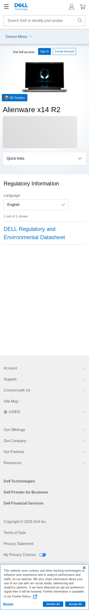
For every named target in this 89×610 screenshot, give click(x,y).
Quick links (15, 158)
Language (12, 195)
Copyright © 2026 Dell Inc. (25, 522)
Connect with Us (17, 390)
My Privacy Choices (20, 555)
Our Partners (14, 452)
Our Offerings (14, 430)
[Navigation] (6, 6)
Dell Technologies (19, 481)
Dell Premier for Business (26, 492)
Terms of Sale (15, 533)
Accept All (75, 604)
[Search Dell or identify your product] (80, 20)
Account (10, 368)
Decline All (53, 604)
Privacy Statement (18, 544)
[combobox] (44, 20)
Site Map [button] (11, 401)
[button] (71, 6)
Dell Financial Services (23, 503)
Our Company (15, 441)
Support (10, 379)
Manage (8, 604)
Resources (12, 463)
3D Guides (17, 97)
